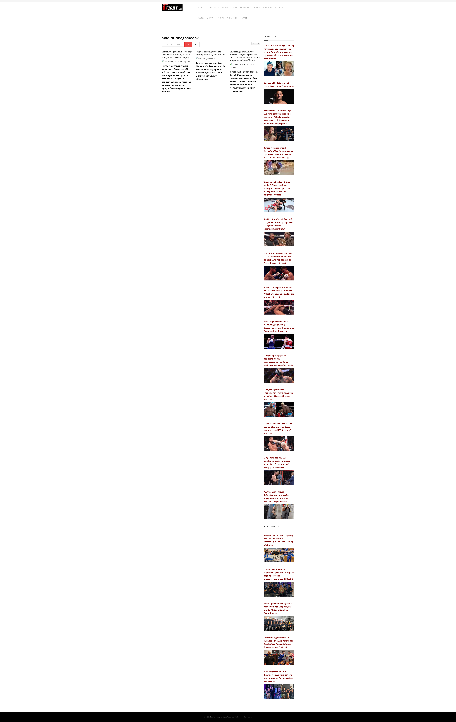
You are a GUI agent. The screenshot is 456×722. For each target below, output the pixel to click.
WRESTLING (279, 7)
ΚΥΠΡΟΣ (244, 18)
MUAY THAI (267, 7)
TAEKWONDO (232, 18)
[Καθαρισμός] (196, 44)
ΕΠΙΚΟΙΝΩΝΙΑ (213, 7)
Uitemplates (248, 717)
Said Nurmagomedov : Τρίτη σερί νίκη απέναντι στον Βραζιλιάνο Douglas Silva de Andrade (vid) (177, 54)
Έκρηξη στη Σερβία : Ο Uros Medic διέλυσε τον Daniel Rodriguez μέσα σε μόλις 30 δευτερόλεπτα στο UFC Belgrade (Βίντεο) (277, 188)
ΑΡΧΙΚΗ (200, 7)
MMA (235, 7)
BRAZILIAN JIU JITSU (205, 18)
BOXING (257, 7)
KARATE (221, 18)
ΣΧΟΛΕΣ (225, 7)
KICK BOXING (245, 7)
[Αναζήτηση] (188, 44)
